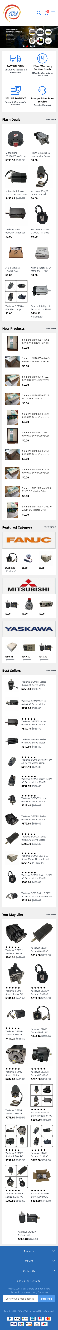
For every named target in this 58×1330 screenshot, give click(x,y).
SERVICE (29, 1261)
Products (29, 1251)
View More (51, 119)
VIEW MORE (50, 527)
